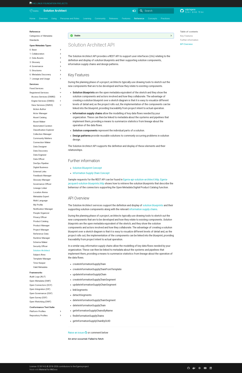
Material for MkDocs (48, 369)
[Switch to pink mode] (134, 11)
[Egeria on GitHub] (188, 367)
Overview (43, 18)
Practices (165, 18)
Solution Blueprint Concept (87, 168)
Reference (139, 18)
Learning (87, 18)
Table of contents (189, 31)
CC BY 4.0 (41, 366)
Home (32, 18)
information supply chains (143, 209)
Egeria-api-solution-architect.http (141, 179)
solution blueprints (153, 205)
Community (100, 18)
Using (54, 18)
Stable (77, 35)
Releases (113, 18)
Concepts (152, 18)
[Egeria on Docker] (194, 367)
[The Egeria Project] (34, 11)
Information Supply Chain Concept (91, 173)
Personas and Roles (69, 18)
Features (126, 18)
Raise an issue (76, 332)
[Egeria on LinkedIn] (210, 367)
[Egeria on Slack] (199, 367)
